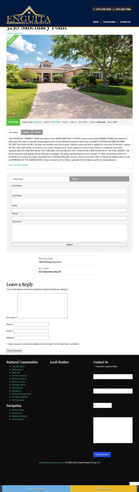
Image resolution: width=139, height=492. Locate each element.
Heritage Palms (18, 385)
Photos (37, 132)
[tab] (13, 132)
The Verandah (18, 400)
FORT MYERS (56, 122)
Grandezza (16, 391)
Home (96, 22)
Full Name (98, 372)
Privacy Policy (18, 410)
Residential (37, 122)
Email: (14, 205)
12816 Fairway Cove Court (50, 260)
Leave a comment (14, 33)
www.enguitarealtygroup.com (52, 462)
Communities (109, 22)
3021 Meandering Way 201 (50, 270)
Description (13, 132)
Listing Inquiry (18, 179)
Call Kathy (103, 488)
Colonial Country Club (21, 394)
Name (9, 324)
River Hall (16, 372)
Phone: (15, 213)
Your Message (99, 415)
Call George (36, 488)
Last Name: (17, 195)
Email (9, 331)
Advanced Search (19, 416)
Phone (97, 386)
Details (26, 132)
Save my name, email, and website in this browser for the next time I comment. (44, 344)
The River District (19, 375)
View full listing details (18, 165)
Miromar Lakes (18, 382)
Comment (11, 317)
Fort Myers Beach (20, 397)
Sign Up (75, 179)
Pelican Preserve (19, 378)
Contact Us (125, 22)
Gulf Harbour (17, 388)
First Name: (17, 185)
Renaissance (17, 369)
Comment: (16, 221)
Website (10, 338)
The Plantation (18, 366)
